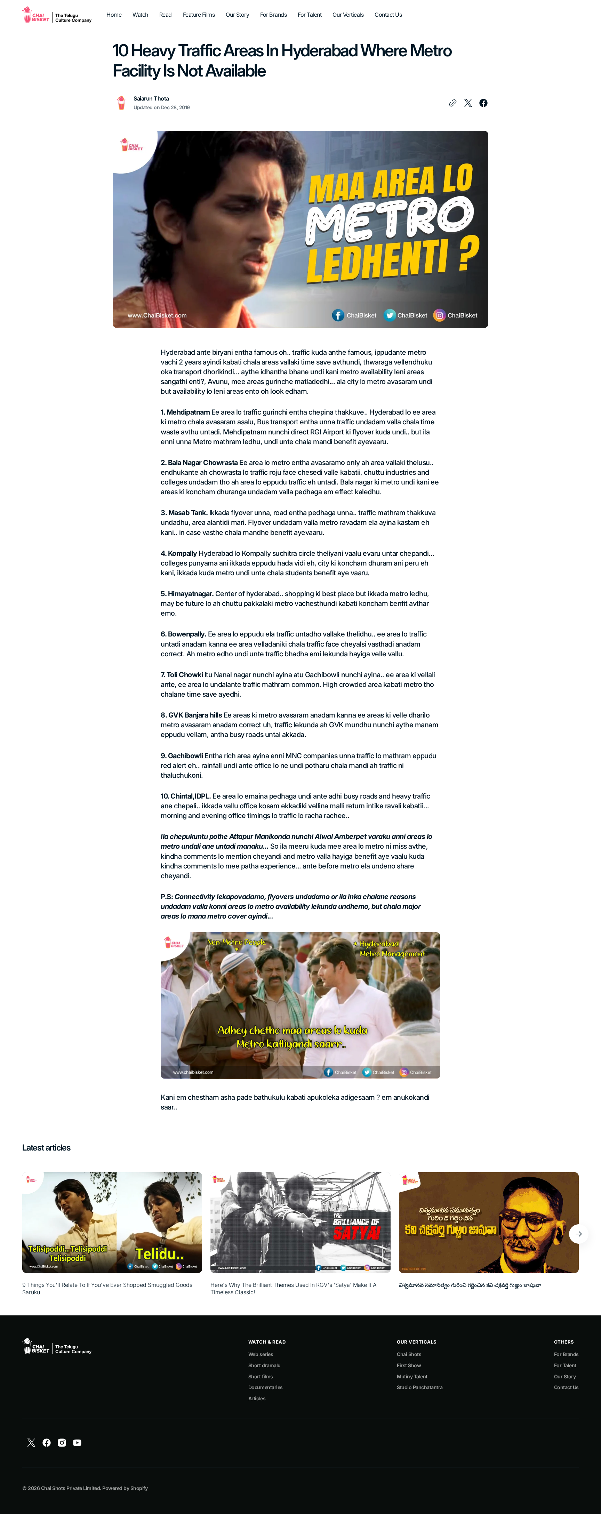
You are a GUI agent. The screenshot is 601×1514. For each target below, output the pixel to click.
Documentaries (265, 1387)
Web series (260, 1354)
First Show (409, 1365)
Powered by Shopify (124, 1488)
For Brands (566, 1354)
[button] (578, 1234)
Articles (256, 1398)
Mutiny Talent (412, 1376)
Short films (260, 1376)
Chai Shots (409, 1354)
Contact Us (566, 1387)
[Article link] (112, 1234)
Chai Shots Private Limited (70, 1488)
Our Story (565, 1376)
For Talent (565, 1365)
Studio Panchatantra (420, 1387)
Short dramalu (264, 1365)
